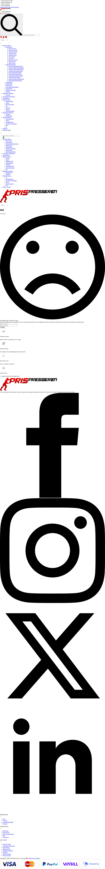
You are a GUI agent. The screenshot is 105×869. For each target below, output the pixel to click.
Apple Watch (6, 98)
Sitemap (5, 824)
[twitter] (52, 708)
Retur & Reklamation (8, 834)
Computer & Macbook (9, 96)
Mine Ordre (6, 832)
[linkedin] (52, 813)
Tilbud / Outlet (7, 130)
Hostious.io (32, 858)
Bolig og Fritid (7, 156)
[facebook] (52, 497)
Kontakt (16, 7)
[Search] (11, 25)
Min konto (5, 831)
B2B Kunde (11, 7)
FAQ (4, 835)
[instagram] (52, 602)
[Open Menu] (0, 133)
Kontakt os (6, 837)
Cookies (5, 820)
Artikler (6, 7)
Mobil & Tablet (7, 45)
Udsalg (2, 7)
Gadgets (5, 128)
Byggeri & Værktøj (8, 112)
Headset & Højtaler (8, 93)
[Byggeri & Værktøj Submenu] (13, 171)
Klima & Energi (7, 117)
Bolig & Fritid (6, 100)
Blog (4, 819)
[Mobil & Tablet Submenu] (11, 139)
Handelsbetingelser (8, 822)
